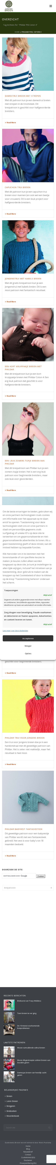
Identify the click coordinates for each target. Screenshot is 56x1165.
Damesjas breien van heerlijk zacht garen (31, 1073)
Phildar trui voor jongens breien (25, 737)
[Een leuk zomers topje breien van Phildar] (28, 429)
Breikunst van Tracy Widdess (29, 1001)
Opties (28, 653)
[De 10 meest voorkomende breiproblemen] (9, 1030)
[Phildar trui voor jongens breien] (28, 706)
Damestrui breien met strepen (23, 96)
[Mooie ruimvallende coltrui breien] (9, 1051)
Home (17, 32)
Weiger (28, 645)
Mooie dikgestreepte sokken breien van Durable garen (33, 1061)
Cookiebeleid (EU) (28, 1157)
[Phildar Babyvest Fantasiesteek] (28, 797)
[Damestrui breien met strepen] (28, 64)
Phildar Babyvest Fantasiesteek (23, 829)
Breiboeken (12, 1111)
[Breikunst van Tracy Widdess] (9, 1005)
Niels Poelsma (45, 1143)
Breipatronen (10, 887)
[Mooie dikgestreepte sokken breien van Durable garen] (9, 1064)
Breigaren (11, 1106)
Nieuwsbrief (28, 1152)
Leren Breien (12, 1101)
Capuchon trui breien (17, 187)
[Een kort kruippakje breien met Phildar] (28, 334)
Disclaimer (28, 1160)
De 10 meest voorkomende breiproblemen (28, 1027)
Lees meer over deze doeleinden (15, 631)
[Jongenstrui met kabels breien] (28, 247)
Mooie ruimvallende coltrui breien (31, 1047)
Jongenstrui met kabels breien (23, 278)
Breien (9, 1096)
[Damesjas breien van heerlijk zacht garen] (9, 1076)
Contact (28, 1155)
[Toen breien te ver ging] (9, 1017)
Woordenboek (13, 1116)
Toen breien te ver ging (26, 1013)
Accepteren (28, 638)
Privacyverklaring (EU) (28, 1163)
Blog (28, 1149)
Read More (11, 122)
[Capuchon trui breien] (28, 155)
